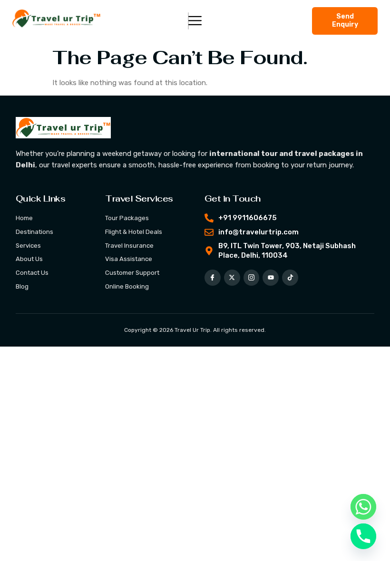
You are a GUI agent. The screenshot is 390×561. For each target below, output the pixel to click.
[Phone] (363, 536)
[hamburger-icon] (188, 21)
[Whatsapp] (363, 507)
